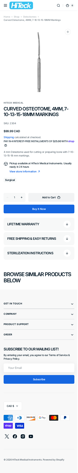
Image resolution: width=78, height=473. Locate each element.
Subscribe (38, 379)
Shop (16, 16)
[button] (5, 5)
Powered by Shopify (53, 459)
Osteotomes (29, 16)
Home (7, 16)
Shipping (9, 137)
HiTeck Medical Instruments (27, 459)
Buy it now (37, 208)
